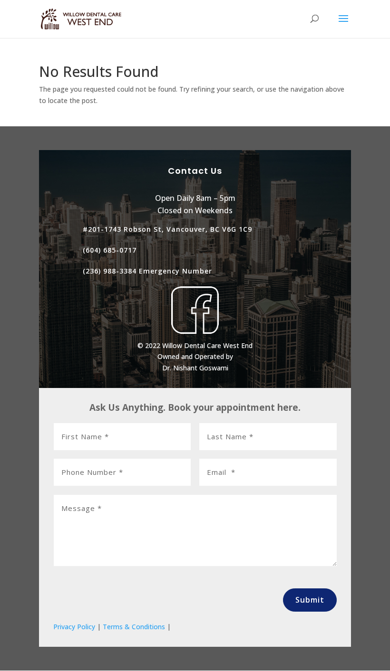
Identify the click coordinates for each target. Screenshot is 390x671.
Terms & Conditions (134, 626)
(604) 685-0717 (109, 250)
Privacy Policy (74, 626)
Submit (309, 600)
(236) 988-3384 (109, 270)
